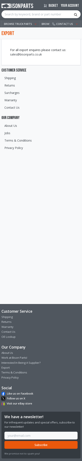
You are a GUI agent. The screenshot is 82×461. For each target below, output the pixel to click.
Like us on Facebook (20, 393)
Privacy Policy (13, 148)
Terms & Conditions (18, 140)
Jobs (7, 133)
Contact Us (12, 107)
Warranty (10, 100)
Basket (53, 5)
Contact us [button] (64, 24)
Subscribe (41, 445)
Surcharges (12, 93)
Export (5, 367)
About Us (10, 126)
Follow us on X (16, 398)
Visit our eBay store (19, 403)
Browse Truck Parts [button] (18, 24)
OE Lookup (8, 337)
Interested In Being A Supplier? (21, 363)
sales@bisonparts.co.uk (26, 54)
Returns (9, 85)
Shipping (10, 78)
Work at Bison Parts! (14, 358)
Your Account (70, 5)
